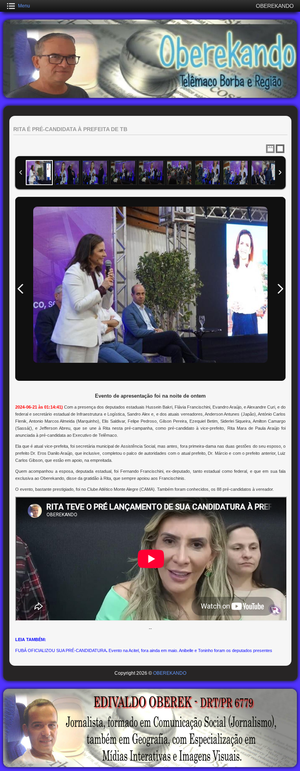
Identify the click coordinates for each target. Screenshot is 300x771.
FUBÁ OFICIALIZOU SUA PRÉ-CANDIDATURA (60, 650)
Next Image (280, 289)
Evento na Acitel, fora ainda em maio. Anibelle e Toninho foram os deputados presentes (190, 650)
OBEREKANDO (169, 673)
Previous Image (20, 289)
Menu (24, 6)
